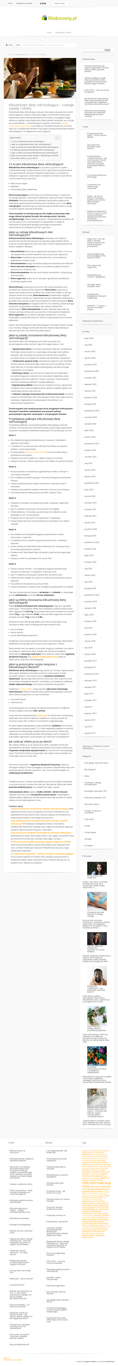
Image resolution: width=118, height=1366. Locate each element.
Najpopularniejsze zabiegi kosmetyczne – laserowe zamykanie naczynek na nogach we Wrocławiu (21, 1242)
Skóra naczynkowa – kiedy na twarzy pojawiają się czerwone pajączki (21, 1192)
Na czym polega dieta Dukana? (56, 1254)
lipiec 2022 (88, 489)
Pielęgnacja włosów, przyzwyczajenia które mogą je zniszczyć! (19, 1262)
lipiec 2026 (88, 338)
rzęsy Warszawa (86, 1217)
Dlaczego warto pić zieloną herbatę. (58, 1200)
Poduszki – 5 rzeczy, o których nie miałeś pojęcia (96, 307)
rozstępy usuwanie (101, 1215)
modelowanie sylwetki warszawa (95, 1190)
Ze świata (88, 845)
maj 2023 (88, 463)
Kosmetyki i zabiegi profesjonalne (92, 783)
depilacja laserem (88, 1153)
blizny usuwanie (103, 1151)
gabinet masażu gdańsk (99, 1155)
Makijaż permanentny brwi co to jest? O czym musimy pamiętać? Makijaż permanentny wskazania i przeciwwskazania (97, 216)
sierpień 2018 (90, 608)
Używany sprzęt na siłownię (97, 1230)
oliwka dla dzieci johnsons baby (96, 1196)
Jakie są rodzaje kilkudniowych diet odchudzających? (32, 144)
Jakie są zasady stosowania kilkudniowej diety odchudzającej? (35, 147)
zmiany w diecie (26, 689)
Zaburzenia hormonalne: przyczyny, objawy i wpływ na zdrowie (42, 841)
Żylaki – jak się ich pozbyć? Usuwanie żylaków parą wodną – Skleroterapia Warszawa (96, 200)
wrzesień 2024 (90, 417)
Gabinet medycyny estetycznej (92, 1157)
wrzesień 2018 (90, 601)
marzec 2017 (89, 720)
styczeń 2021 (90, 522)
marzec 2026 (89, 351)
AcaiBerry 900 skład (89, 1151)
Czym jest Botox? (17, 1285)
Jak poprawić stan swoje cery (20, 1271)
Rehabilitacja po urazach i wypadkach (96, 276)
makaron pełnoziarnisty (36, 452)
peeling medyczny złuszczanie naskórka (95, 1202)
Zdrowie (87, 839)
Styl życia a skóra (91, 804)
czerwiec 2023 (90, 456)
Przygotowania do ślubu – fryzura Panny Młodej (96, 135)
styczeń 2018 (90, 654)
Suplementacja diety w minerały (56, 1168)
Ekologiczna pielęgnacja (20, 1224)
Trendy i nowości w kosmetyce (92, 812)
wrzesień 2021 (90, 503)
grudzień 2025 (90, 364)
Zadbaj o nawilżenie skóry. (21, 1184)
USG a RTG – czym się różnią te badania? (96, 91)
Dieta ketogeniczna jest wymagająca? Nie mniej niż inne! (96, 256)
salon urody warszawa (100, 1217)
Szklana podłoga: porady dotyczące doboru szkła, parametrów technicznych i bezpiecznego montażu (96, 81)
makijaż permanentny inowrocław (95, 1177)
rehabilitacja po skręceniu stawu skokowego (95, 1210)
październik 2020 (91, 542)
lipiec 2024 (88, 430)
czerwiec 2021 (90, 509)
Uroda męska (90, 832)
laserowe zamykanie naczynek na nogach (95, 1169)
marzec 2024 (89, 437)
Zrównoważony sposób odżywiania (57, 1159)
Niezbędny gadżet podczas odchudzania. (21, 1201)
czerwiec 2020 (90, 562)
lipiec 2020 (88, 555)
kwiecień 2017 (90, 713)
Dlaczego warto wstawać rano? (94, 285)
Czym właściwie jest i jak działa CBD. (57, 1151)
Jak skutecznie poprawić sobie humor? (93, 147)
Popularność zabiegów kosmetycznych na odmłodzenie (20, 1326)
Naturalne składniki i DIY (95, 797)
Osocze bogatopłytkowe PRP (92, 1200)
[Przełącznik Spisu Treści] (56, 138)
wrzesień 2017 (90, 680)
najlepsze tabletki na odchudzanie (96, 1193)
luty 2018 (88, 647)
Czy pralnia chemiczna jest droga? (96, 176)
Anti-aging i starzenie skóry (96, 763)
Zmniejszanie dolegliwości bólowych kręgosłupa (96, 296)
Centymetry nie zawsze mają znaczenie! (93, 186)
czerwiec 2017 (90, 700)
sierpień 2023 (90, 450)
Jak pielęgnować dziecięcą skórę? (58, 1301)
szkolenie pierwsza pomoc (93, 1221)
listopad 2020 (90, 535)
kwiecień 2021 (90, 516)
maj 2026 (88, 345)
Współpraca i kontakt (13, 1359)
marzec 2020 (89, 575)
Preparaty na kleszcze (56, 1215)
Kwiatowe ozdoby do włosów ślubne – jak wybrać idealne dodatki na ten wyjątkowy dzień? (21, 1315)
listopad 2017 (90, 667)
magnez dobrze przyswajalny (95, 1174)
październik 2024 (91, 410)
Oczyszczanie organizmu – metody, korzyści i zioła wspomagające (43, 853)
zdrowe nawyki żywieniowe (44, 656)
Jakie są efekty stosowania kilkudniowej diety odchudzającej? (35, 153)
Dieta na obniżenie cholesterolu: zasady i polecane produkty (40, 808)
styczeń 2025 (90, 391)
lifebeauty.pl (20, 54)
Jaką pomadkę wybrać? (20, 1344)
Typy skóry (89, 819)
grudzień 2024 (90, 397)
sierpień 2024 (90, 424)
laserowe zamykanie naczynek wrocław (96, 1172)
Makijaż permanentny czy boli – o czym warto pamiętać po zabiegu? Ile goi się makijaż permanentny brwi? (21, 1295)
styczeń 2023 (90, 476)
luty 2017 (88, 726)
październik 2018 (91, 595)
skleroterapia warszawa (95, 1219)
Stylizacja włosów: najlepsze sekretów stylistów (22, 1159)
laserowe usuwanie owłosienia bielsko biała (95, 1162)
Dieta (18, 45)
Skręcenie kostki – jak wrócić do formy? (56, 1192)
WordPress (110, 1362)
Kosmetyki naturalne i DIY (95, 791)
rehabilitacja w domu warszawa (95, 1213)
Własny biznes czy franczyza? (17, 1151)
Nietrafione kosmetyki (19, 1218)
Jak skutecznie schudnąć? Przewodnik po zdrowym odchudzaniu (42, 832)
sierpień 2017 (90, 687)
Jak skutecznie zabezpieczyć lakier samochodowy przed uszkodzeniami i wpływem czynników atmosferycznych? (96, 101)
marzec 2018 (89, 641)
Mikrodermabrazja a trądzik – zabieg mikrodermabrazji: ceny (20, 1210)
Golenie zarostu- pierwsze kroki (21, 1232)
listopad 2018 (90, 588)
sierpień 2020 (90, 549)
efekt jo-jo (42, 715)
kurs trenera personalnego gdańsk (95, 1159)
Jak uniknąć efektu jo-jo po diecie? (25, 158)
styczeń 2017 (90, 733)
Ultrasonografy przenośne (95, 1223)
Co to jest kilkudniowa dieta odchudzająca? (28, 141)
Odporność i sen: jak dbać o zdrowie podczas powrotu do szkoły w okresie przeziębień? (96, 242)
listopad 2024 (90, 404)
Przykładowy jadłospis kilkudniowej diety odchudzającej (33, 150)
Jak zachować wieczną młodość (56, 1292)
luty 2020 (88, 582)
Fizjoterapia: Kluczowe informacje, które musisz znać (57, 1320)
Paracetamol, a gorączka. (57, 1221)
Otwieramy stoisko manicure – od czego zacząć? (19, 1252)
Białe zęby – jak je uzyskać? (21, 1278)
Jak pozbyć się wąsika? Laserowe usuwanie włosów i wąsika (19, 1336)
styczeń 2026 (90, 358)
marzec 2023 (89, 470)
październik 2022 (91, 483)
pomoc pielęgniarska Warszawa (95, 1207)
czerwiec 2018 (90, 621)
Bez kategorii (90, 769)
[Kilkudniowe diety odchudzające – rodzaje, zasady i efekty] (40, 98)
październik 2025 (91, 371)
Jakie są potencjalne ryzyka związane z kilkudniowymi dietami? (35, 155)
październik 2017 (91, 674)
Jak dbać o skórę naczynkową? (54, 1278)
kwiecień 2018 (90, 634)
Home (11, 45)
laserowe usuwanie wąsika (101, 1166)
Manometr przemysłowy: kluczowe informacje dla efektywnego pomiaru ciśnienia (95, 113)
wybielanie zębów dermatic (93, 1231)
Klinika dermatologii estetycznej (94, 1157)
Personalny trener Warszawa (95, 1205)
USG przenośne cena (93, 1225)
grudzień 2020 (90, 529)
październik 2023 (91, 443)
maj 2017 (88, 707)
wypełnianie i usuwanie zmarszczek (93, 1236)
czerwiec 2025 (90, 377)
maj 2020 (88, 568)
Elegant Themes (91, 1362)
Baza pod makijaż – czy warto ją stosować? (20, 1305)
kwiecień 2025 (90, 384)
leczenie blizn (94, 1174)
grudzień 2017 (90, 661)
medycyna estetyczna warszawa (96, 1178)
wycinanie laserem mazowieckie (93, 1234)
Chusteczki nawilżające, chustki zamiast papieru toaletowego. (57, 1310)
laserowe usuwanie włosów (91, 1168)
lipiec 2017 (88, 693)
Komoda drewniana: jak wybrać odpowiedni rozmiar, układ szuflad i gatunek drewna (96, 69)
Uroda (87, 826)
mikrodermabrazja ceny (96, 1184)
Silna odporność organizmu (94, 266)
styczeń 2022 (90, 496)
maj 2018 (88, 628)
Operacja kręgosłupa (56, 1285)
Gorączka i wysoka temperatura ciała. (54, 1208)
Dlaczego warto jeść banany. (55, 1184)
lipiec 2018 (88, 614)
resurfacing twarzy (87, 1215)
